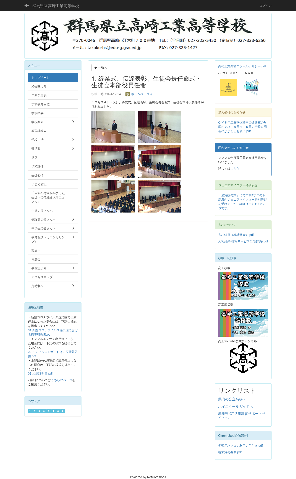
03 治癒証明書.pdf (40, 373)
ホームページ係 (141, 94)
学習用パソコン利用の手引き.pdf (240, 445)
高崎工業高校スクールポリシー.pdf (242, 66)
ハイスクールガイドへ (235, 406)
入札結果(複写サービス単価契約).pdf (243, 241)
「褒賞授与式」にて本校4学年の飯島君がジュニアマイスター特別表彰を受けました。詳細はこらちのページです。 (242, 201)
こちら (234, 168)
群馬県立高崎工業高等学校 (55, 5)
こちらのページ (61, 380)
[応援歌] (243, 322)
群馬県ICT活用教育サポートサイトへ (241, 415)
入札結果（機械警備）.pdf (236, 234)
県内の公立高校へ (232, 398)
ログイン (265, 5)
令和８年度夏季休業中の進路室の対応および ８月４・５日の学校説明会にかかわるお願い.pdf (242, 126)
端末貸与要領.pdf (230, 452)
